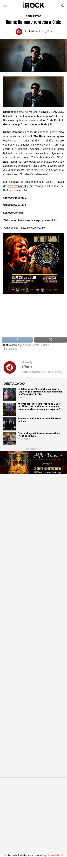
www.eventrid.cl (17, 186)
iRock (31, 31)
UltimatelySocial (55, 855)
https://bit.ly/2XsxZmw (32, 227)
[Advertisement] (33, 624)
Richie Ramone (41, 345)
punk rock (25, 345)
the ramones (10, 348)
